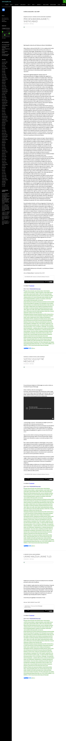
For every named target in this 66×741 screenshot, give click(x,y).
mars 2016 (4, 130)
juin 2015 (3, 144)
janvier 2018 (4, 99)
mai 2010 (3, 170)
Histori (30, 16)
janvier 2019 (4, 88)
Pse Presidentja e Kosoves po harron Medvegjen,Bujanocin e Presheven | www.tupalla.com (6, 196)
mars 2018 (4, 96)
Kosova (38, 16)
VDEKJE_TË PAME (46, 4)
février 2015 (4, 150)
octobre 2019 (4, 77)
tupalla (32, 23)
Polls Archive (4, 21)
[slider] (51, 282)
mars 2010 (4, 173)
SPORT (33, 4)
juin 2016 (3, 125)
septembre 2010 (5, 164)
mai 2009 (3, 185)
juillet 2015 (4, 142)
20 (4, 34)
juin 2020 (3, 69)
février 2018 (4, 97)
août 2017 (3, 106)
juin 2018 (3, 94)
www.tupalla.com (6, 1)
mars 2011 (4, 161)
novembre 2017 (4, 102)
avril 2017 (3, 111)
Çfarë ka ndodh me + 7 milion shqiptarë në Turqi (6, 213)
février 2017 (4, 114)
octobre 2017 (4, 103)
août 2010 (3, 165)
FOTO (29, 4)
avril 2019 (3, 83)
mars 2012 (4, 158)
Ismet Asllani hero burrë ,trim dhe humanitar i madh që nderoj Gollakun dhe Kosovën (5, 208)
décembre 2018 (4, 89)
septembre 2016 (5, 120)
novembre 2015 (4, 136)
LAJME (11, 4)
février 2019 (4, 86)
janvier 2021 (4, 66)
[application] (38, 282)
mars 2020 (4, 74)
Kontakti (63, 4)
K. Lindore (34, 16)
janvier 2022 (4, 63)
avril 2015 (3, 147)
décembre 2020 (4, 68)
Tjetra (59, 4)
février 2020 (4, 75)
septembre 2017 (5, 105)
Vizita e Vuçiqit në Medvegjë (34, 360)
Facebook (32, 285)
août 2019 (3, 80)
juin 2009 (3, 184)
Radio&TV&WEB (53, 4)
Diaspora (26, 16)
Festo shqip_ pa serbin (5, 44)
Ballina (6, 4)
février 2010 (4, 175)
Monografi (43, 16)
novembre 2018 (4, 91)
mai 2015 (3, 145)
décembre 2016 (4, 116)
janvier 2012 (4, 159)
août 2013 (3, 153)
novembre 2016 (4, 117)
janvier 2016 (4, 133)
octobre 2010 (4, 162)
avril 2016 (3, 128)
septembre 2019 (5, 79)
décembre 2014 (4, 151)
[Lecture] (26, 281)
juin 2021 (3, 65)
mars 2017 (4, 113)
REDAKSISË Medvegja (35, 288)
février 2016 (4, 131)
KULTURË (16, 4)
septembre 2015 (5, 139)
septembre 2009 (5, 179)
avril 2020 (3, 72)
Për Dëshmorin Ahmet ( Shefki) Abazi (36, 20)
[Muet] (48, 281)
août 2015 (3, 141)
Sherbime (38, 4)
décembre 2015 (4, 134)
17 (9, 33)
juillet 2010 (4, 167)
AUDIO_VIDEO (22, 4)
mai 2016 (3, 127)
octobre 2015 (4, 137)
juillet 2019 (4, 82)
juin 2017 (3, 110)
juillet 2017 (4, 108)
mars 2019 (4, 85)
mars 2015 (4, 148)
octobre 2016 (4, 119)
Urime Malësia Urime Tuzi (37, 556)
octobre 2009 (4, 178)
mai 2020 (3, 71)
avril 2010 (3, 172)
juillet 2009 (4, 182)
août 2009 (3, 181)
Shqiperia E (48, 16)
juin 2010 (3, 168)
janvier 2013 (4, 156)
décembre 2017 (4, 100)
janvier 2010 (4, 176)
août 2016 (3, 122)
